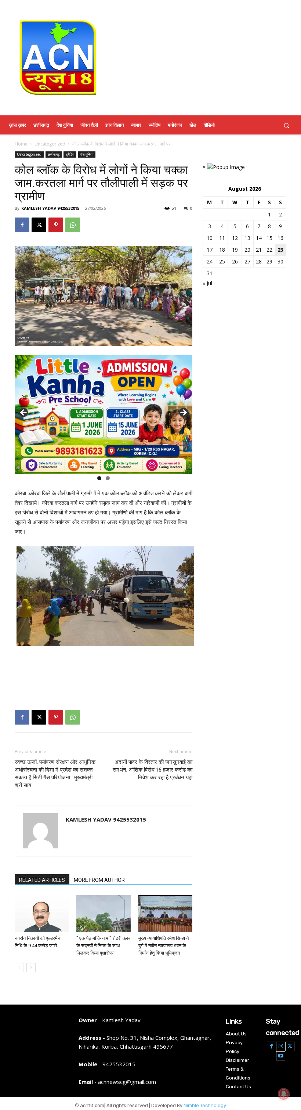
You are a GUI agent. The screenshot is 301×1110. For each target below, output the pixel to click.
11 (222, 237)
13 (247, 237)
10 (210, 237)
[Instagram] (280, 1046)
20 (247, 249)
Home (21, 144)
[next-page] (31, 967)
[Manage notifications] (284, 1094)
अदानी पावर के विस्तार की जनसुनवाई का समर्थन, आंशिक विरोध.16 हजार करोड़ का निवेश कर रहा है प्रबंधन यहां (152, 770)
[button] (286, 125)
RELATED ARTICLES (42, 880)
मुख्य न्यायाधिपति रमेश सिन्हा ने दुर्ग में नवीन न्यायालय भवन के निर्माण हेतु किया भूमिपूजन (163, 945)
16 (280, 237)
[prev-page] (19, 967)
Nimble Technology (205, 1105)
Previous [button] (23, 413)
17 (210, 249)
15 (269, 237)
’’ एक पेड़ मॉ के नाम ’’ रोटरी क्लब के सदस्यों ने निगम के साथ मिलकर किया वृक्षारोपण (103, 945)
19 (235, 249)
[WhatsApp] (72, 225)
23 (280, 249)
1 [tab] (99, 478)
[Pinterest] (55, 225)
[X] (39, 225)
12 (235, 237)
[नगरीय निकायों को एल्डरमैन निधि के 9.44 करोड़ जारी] (42, 913)
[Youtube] (280, 1055)
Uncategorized (50, 144)
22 (269, 249)
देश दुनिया (86, 154)
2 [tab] (108, 478)
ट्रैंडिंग (70, 154)
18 (222, 249)
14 (259, 237)
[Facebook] (22, 225)
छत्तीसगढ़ (53, 154)
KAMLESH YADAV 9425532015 (50, 208)
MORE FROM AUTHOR (99, 880)
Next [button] (183, 413)
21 (259, 249)
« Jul (207, 283)
